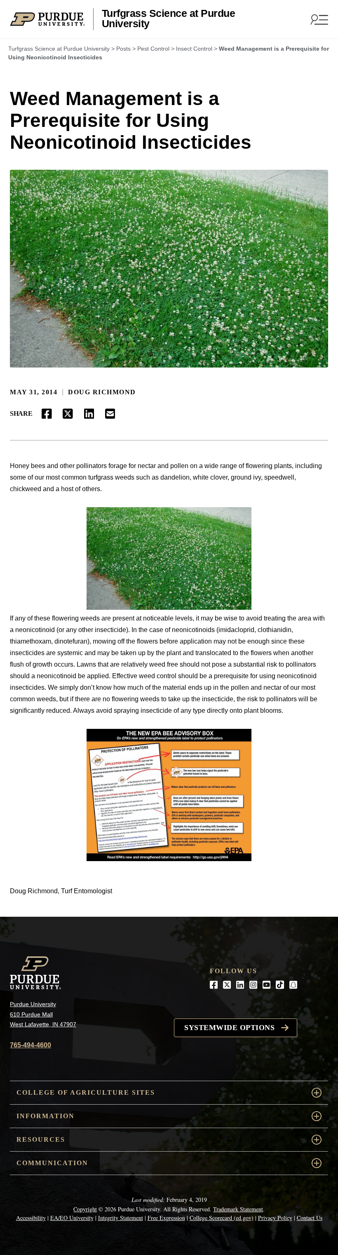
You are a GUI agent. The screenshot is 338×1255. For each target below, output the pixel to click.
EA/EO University (72, 1218)
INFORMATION (45, 1115)
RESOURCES (40, 1139)
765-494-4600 (30, 1045)
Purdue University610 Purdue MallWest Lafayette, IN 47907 (43, 1014)
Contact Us (309, 1218)
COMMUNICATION (52, 1162)
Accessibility (31, 1218)
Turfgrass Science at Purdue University (168, 18)
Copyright (85, 1209)
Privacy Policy (275, 1218)
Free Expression (166, 1218)
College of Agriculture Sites (85, 1092)
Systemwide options (229, 1027)
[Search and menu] (318, 19)
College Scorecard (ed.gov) (222, 1218)
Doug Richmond (102, 392)
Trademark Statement (238, 1209)
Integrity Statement (120, 1218)
